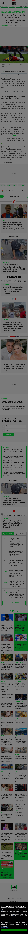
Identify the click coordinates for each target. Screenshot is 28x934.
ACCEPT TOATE (14, 930)
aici (13, 915)
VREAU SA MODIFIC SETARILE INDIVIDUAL (14, 931)
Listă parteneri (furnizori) (4, 927)
